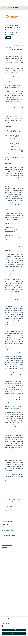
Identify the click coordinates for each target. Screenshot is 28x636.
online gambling (9, 506)
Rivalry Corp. (11, 34)
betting (13, 499)
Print (3, 539)
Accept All (14, 633)
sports (15, 506)
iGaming (18, 501)
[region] (14, 626)
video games (14, 508)
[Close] (25, 618)
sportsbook (8, 508)
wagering (7, 511)
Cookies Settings (14, 626)
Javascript (4, 547)
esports (7, 501)
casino (18, 499)
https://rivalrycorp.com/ (7, 530)
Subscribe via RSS (6, 543)
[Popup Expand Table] (22, 151)
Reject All (14, 629)
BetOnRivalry (8, 499)
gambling (12, 501)
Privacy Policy (6, 623)
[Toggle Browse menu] (23, 7)
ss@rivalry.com (8, 239)
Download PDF (5, 541)
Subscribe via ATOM (7, 545)
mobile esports (13, 504)
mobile (7, 504)
